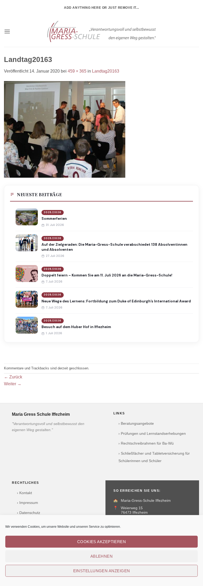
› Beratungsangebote (136, 424)
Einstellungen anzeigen (101, 571)
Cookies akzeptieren (101, 541)
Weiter (12, 384)
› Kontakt (24, 493)
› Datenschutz (28, 513)
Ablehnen (101, 556)
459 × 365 (77, 71)
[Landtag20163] (64, 129)
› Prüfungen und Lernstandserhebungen (152, 434)
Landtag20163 (105, 71)
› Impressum (27, 503)
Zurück (13, 377)
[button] (7, 31)
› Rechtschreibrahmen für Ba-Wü (146, 443)
